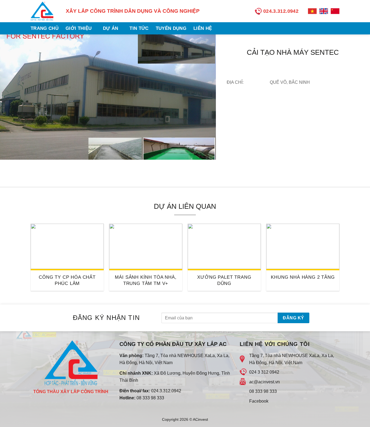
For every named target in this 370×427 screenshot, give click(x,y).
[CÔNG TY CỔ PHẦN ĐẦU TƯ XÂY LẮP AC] (44, 11)
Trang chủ (45, 28)
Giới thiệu (79, 28)
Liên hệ (202, 28)
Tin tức (138, 28)
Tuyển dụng (171, 28)
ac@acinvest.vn (264, 382)
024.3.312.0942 (166, 391)
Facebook (258, 401)
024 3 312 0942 (264, 372)
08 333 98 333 (150, 398)
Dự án (110, 28)
